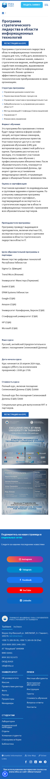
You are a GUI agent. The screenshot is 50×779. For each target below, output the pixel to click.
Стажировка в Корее (11, 739)
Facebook (27, 579)
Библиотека (8, 743)
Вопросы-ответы (35, 702)
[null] (5, 774)
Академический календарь (9, 726)
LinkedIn (27, 600)
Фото (4, 690)
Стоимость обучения (37, 698)
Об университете (10, 678)
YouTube (27, 590)
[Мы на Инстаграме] (31, 762)
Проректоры (8, 698)
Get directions (15, 635)
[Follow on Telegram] (45, 762)
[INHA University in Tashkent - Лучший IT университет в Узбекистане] (10, 5)
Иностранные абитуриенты (33, 683)
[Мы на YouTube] (41, 762)
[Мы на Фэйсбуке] (26, 762)
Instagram (27, 559)
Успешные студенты (11, 735)
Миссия (5, 682)
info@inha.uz (8, 665)
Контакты (31, 706)
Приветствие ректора (12, 686)
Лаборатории (8, 721)
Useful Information (13, 755)
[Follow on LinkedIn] (36, 762)
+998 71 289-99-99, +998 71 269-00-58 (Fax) (21, 640)
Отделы (5, 731)
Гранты (30, 693)
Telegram (27, 569)
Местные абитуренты (37, 678)
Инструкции (33, 689)
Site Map (31, 755)
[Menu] (46, 5)
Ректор (5, 694)
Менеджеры (8, 703)
